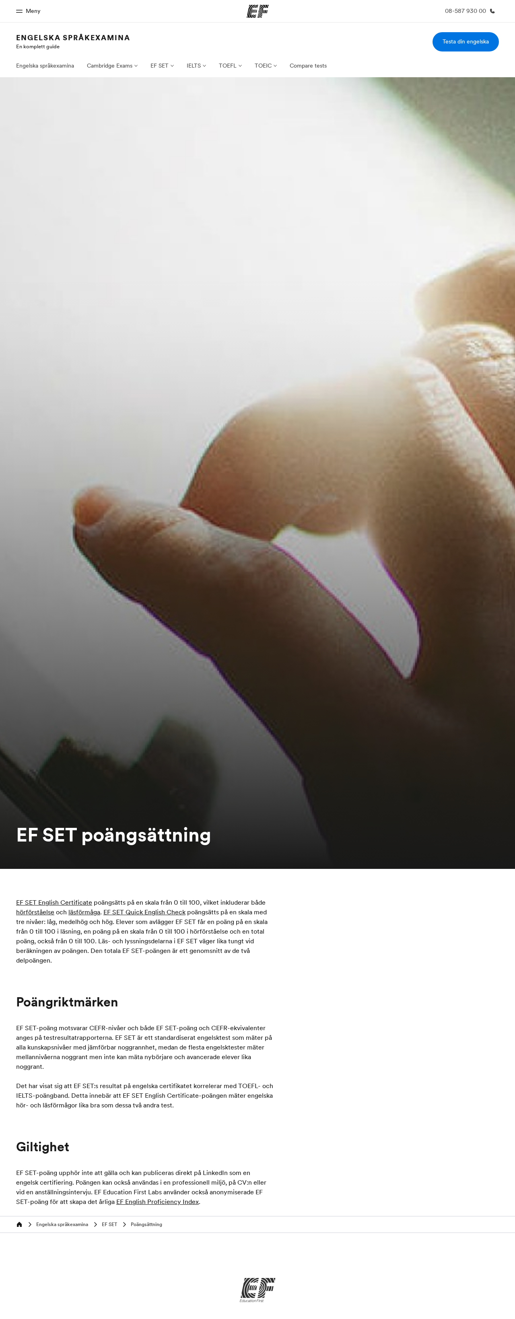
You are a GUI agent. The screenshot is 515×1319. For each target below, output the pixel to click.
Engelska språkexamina (73, 38)
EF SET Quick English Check (144, 911)
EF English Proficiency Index (157, 1201)
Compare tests (308, 66)
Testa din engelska (466, 41)
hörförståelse (35, 911)
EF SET (159, 66)
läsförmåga (84, 911)
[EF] (258, 1290)
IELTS (194, 66)
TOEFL (228, 66)
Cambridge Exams (109, 66)
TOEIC (263, 66)
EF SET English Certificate (54, 902)
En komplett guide (38, 46)
